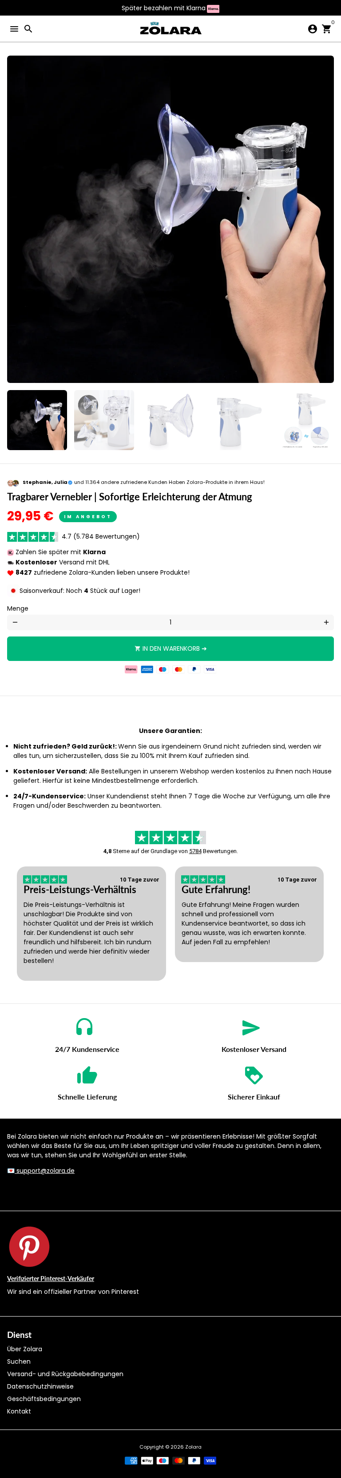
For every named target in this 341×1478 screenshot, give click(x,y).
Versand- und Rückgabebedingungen (65, 1373)
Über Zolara (24, 1349)
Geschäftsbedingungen (44, 1398)
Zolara (193, 1446)
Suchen (19, 1361)
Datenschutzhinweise (40, 1386)
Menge (17, 608)
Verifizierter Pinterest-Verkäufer (50, 1278)
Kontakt (19, 1411)
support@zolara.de (45, 1170)
